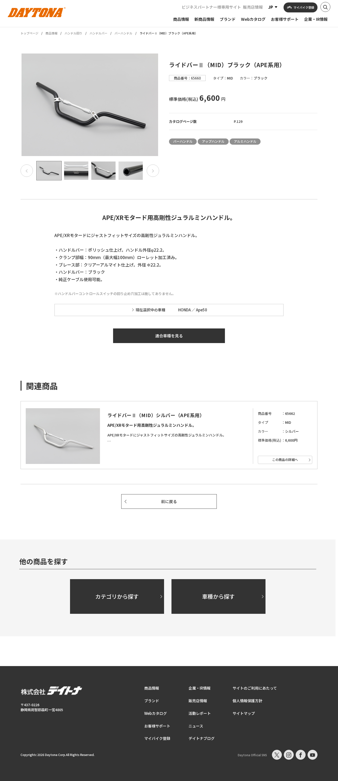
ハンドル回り (73, 33)
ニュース (196, 725)
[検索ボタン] (325, 7)
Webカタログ (155, 713)
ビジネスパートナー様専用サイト (211, 6)
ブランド (151, 700)
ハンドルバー (98, 33)
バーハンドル (123, 33)
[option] (90, 105)
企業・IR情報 (200, 688)
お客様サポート (157, 725)
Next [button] (153, 170)
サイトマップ (244, 713)
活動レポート (200, 713)
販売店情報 (253, 6)
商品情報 (51, 33)
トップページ (29, 33)
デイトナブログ (202, 738)
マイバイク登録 (157, 738)
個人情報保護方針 (247, 700)
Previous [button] (27, 170)
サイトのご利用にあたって (255, 688)
